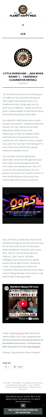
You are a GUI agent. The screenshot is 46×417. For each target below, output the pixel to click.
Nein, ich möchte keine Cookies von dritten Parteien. (23, 411)
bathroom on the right (18, 385)
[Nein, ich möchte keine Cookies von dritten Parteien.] (43, 405)
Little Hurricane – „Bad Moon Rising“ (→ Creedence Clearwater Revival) (23, 77)
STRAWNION (23, 83)
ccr (27, 385)
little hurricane (23, 387)
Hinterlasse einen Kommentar (30, 388)
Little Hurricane (17, 333)
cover (31, 385)
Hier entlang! (34, 346)
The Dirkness (16, 383)
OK (23, 405)
